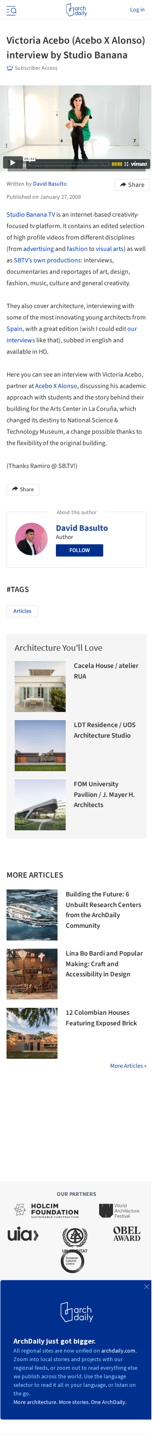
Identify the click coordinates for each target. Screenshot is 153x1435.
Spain (14, 328)
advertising (38, 248)
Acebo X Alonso (56, 385)
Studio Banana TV (31, 214)
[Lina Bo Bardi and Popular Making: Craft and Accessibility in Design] (32, 974)
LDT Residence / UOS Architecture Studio (104, 730)
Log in (137, 10)
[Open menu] (10, 10)
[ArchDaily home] (76, 9)
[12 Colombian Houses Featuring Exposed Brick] (32, 1033)
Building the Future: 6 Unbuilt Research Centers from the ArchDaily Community (103, 910)
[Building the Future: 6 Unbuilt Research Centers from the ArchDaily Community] (32, 914)
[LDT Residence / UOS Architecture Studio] (40, 745)
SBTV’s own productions (47, 260)
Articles (22, 611)
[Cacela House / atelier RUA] (40, 686)
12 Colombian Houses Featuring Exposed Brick (101, 1018)
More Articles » (128, 1066)
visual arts (110, 248)
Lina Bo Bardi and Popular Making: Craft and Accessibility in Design (104, 964)
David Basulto (82, 528)
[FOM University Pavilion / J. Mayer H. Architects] (40, 804)
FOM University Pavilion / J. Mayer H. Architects (104, 794)
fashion (77, 248)
